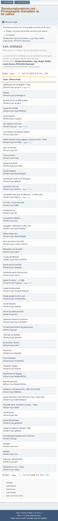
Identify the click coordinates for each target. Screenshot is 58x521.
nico (16, 446)
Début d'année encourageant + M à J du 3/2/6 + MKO (25, 139)
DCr (16, 150)
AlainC (17, 407)
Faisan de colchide (10, 108)
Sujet (5, 79)
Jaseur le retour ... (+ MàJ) (13, 280)
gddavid (17, 431)
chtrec (17, 275)
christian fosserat (21, 291)
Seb (16, 415)
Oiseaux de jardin (10, 163)
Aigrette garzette (10, 381)
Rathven (17, 392)
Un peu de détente (11, 257)
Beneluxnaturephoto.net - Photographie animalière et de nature (20, 11)
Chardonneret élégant (12, 373)
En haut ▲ (38, 513)
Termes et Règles (27, 513)
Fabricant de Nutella (11, 335)
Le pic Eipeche (9, 116)
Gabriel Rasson (20, 399)
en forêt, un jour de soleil (13, 202)
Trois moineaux (9, 358)
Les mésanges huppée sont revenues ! (19, 436)
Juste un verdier (9, 147)
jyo (15, 330)
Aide (17, 513)
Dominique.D (19, 95)
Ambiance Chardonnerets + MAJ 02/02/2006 (21, 389)
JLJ (15, 126)
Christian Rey (19, 299)
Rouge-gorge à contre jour (14, 296)
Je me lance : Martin (11, 342)
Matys (36, 38)
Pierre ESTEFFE (20, 259)
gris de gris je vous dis (12, 264)
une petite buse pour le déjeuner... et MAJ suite (22, 194)
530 (46, 73)
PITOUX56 (18, 41)
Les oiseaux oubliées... (12, 218)
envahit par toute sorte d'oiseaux (16, 178)
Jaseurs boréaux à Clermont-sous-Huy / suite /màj (23, 397)
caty (31, 38)
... (21, 73)
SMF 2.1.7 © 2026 (23, 515)
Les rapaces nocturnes (12, 124)
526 (40, 73)
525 (36, 73)
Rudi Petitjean (20, 111)
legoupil (17, 353)
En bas (5, 74)
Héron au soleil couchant (13, 311)
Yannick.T (18, 337)
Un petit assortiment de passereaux (18, 327)
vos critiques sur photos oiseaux (16, 132)
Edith (16, 205)
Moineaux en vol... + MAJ (13, 467)
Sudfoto (17, 306)
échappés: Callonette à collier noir (17, 226)
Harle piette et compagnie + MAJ (16, 84)
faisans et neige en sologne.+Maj (16, 428)
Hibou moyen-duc (10, 233)
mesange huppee (10, 366)
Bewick (6, 92)
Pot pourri (7, 350)
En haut (5, 475)
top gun (6, 451)
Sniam (16, 469)
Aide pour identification (13, 459)
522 (23, 73)
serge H (17, 87)
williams (17, 181)
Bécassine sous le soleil (12, 249)
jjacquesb (18, 423)
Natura (17, 197)
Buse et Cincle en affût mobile (15, 100)
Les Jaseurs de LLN (11, 186)
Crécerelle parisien (11, 420)
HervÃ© (17, 142)
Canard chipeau (9, 171)
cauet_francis (8, 41)
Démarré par (15, 79)
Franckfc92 (19, 361)
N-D (16, 221)
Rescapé (6, 443)
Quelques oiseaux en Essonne (15, 319)
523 (27, 73)
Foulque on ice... (10, 210)
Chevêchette (8, 412)
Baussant (25, 41)
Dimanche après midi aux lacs (15, 272)
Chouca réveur (9, 155)
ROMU (41, 38)
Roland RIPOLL (20, 376)
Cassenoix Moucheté (11, 288)
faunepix (18, 267)
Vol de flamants (9, 304)
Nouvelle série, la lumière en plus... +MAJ (20, 405)
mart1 (17, 252)
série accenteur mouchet (13, 241)
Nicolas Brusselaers (21, 38)
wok (16, 134)
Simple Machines (35, 515)
